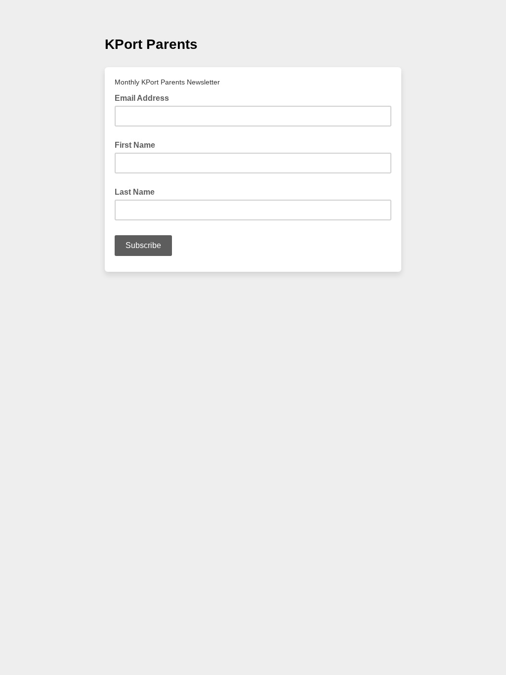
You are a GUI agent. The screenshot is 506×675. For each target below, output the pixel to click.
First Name (135, 145)
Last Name (135, 192)
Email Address (145, 97)
